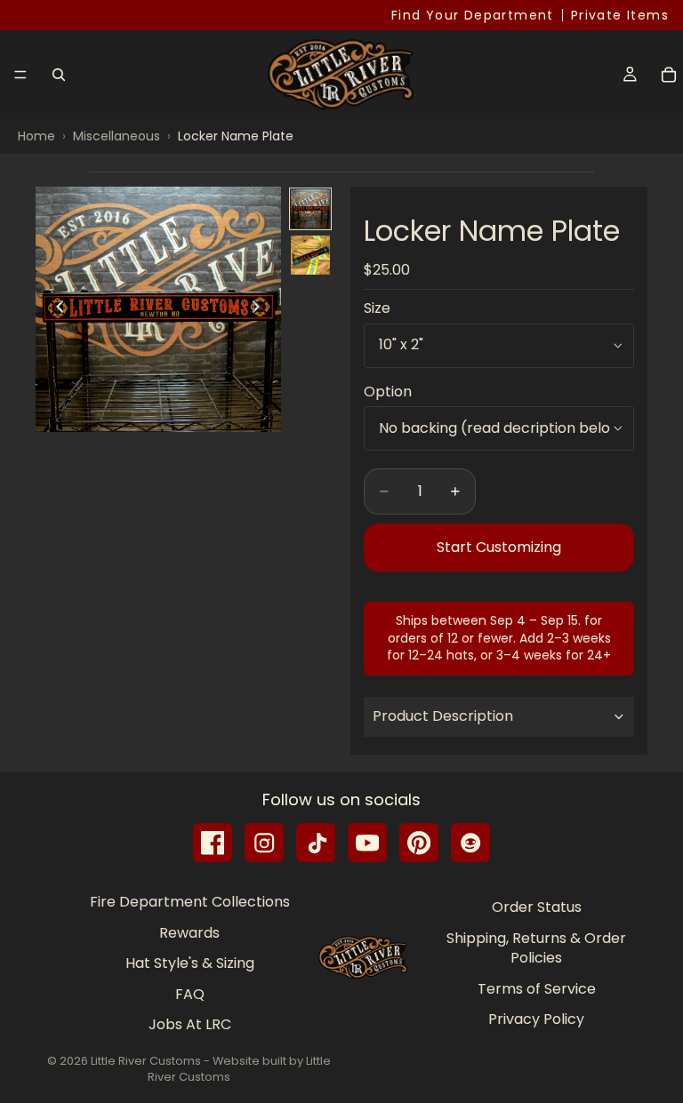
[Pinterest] (418, 842)
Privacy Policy (536, 1019)
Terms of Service (537, 989)
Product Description (443, 716)
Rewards (189, 933)
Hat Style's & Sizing (189, 964)
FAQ (190, 994)
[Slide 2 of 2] (310, 255)
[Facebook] (212, 842)
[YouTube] (367, 842)
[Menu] (20, 74)
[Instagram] (264, 842)
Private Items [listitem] (620, 15)
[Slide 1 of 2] (310, 208)
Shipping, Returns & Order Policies (536, 948)
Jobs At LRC (190, 1024)
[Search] (58, 74)
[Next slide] (261, 309)
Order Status (537, 908)
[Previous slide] (55, 309)
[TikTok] (315, 842)
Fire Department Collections (190, 902)
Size (377, 308)
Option (388, 391)
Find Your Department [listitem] (472, 15)
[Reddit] (470, 842)
